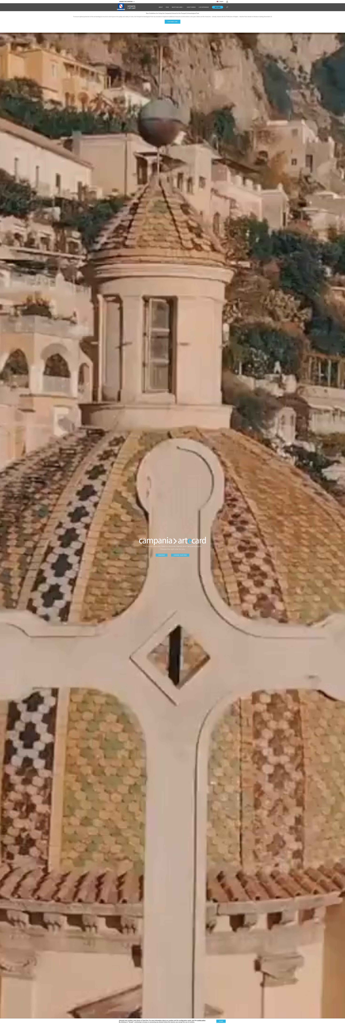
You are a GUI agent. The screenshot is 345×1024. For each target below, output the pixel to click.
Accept (221, 1021)
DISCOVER (161, 555)
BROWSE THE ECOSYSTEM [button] (126, 1)
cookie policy (201, 1020)
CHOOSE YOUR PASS (180, 555)
